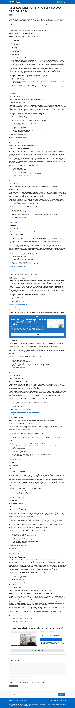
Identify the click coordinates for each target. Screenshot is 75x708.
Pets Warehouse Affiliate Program (19, 137)
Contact (64, 700)
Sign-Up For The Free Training (37, 334)
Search (61, 694)
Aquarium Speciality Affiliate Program (19, 412)
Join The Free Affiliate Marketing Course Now (51, 639)
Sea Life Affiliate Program (17, 459)
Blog (51, 700)
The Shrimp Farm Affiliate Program (19, 497)
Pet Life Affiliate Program (17, 222)
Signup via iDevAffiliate (34, 412)
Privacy (61, 700)
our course (45, 608)
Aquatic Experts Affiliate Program (18, 266)
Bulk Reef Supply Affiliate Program (19, 545)
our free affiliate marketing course (22, 601)
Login (64, 2)
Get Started (60, 2)
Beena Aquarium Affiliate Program (18, 582)
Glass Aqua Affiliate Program (17, 369)
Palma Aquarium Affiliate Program (18, 90)
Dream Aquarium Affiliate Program (19, 304)
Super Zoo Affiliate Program (17, 177)
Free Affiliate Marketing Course (20, 700)
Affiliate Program (56, 700)
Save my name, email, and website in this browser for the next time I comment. (27, 682)
